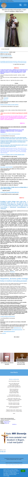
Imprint (21, 464)
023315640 (6, 98)
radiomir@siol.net (17, 327)
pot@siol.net (5, 99)
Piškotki (18, 464)
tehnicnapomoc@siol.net (17, 329)
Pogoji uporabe (14, 464)
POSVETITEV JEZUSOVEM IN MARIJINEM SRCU (9, 192)
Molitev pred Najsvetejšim (6, 55)
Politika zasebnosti (8, 464)
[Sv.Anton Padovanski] (14, 30)
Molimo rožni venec (4, 52)
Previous (2, 359)
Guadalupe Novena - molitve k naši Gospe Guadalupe (10, 134)
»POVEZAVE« (12, 271)
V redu (23, 470)
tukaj (8, 475)
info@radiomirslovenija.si (9, 331)
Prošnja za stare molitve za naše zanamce (9, 104)
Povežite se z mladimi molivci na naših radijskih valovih (12, 154)
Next (26, 359)
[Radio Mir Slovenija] (4, 5)
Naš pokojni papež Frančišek (6, 167)
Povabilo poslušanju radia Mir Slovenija (7, 316)
